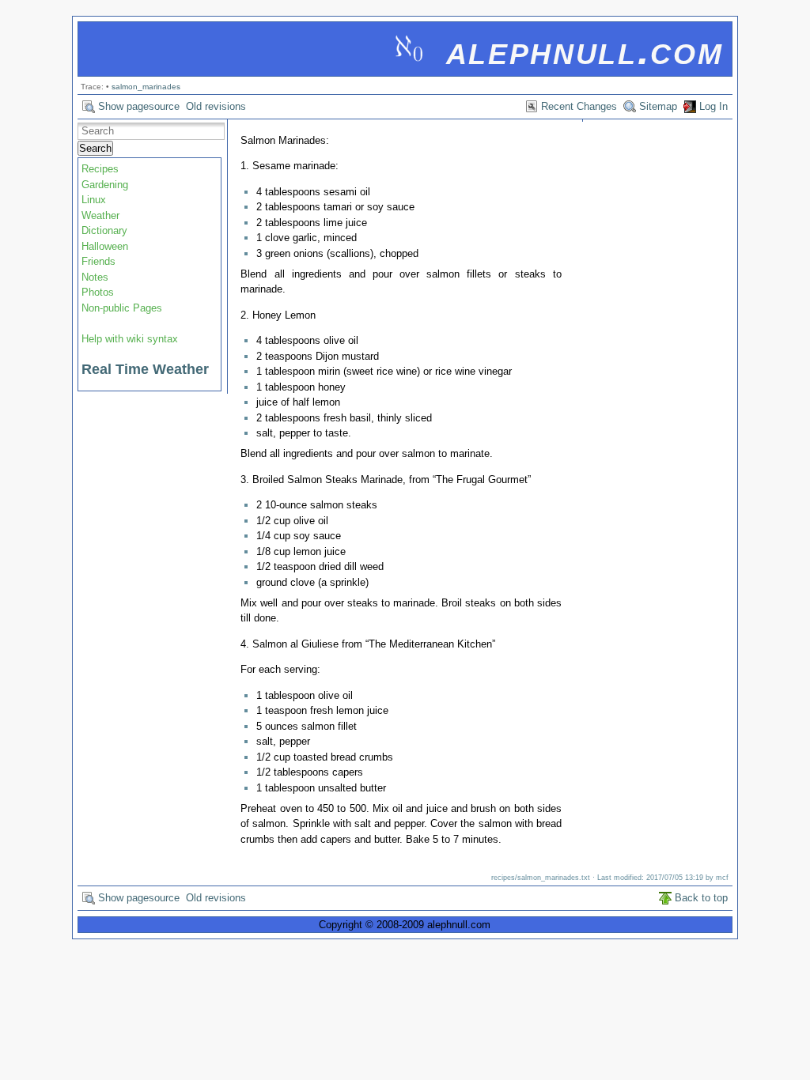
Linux (93, 200)
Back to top (701, 898)
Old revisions (216, 106)
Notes (94, 277)
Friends (98, 261)
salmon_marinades (146, 86)
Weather (100, 215)
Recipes (100, 169)
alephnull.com (585, 50)
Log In (713, 106)
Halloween (104, 246)
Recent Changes (579, 106)
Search (95, 148)
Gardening (104, 185)
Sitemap (658, 106)
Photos (97, 292)
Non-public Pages (121, 308)
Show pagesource (139, 106)
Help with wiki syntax (129, 339)
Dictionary (104, 230)
